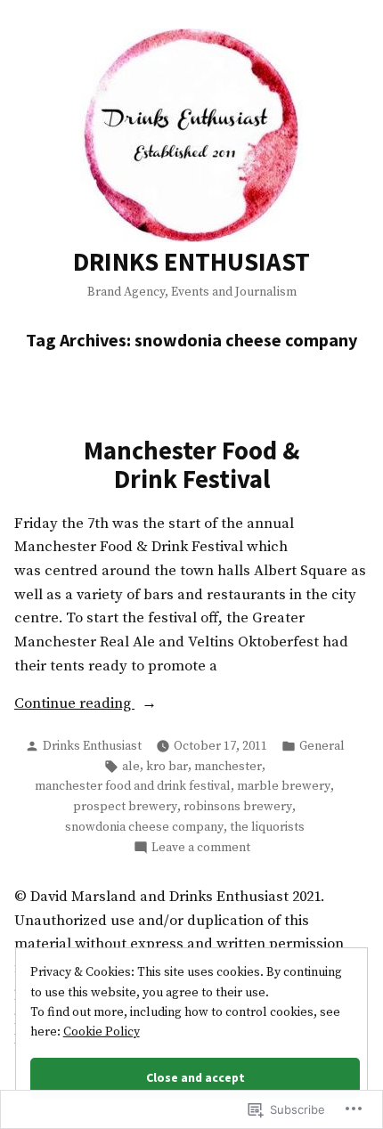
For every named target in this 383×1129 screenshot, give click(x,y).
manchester (228, 767)
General (322, 746)
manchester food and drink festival (133, 786)
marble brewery (283, 786)
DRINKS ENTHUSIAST (191, 262)
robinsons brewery (237, 807)
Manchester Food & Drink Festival (192, 465)
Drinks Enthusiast (92, 746)
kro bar (167, 767)
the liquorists (267, 827)
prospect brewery (125, 807)
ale (131, 767)
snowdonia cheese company (144, 827)
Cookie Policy (101, 1032)
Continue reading (74, 705)
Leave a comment (200, 848)
